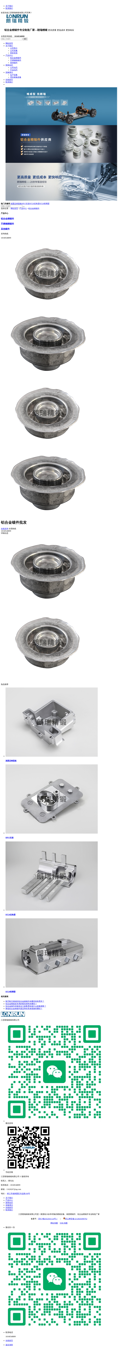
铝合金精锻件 (33, 208)
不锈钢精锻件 (7, 223)
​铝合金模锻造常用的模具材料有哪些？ (21, 1004)
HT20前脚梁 (44, 204)
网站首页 (14, 208)
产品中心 (23, 208)
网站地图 (54, 1223)
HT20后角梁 (35, 204)
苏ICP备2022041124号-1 (47, 1219)
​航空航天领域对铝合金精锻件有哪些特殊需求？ (25, 1001)
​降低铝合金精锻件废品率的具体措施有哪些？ (24, 1009)
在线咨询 (4, 529)
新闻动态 (9, 1203)
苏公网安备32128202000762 (76, 1219)
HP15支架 (26, 204)
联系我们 (9, 8)
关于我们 (9, 6)
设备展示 (9, 1205)
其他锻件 (5, 229)
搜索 (25, 39)
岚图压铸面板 (16, 204)
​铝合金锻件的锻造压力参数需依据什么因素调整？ (26, 1006)
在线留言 (9, 1207)
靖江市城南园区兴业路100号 (18, 1194)
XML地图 (64, 1223)
